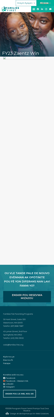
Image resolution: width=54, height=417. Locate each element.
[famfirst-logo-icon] (4, 9)
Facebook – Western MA (17, 381)
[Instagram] (46, 9)
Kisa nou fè (8, 360)
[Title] (50, 9)
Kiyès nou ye (8, 357)
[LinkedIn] (42, 9)
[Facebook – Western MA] (4, 381)
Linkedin (9, 384)
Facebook (10, 378)
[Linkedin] (4, 384)
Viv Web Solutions (41, 413)
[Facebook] (38, 9)
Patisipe (6, 363)
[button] (26, 3)
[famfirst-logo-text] (12, 9)
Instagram (10, 387)
